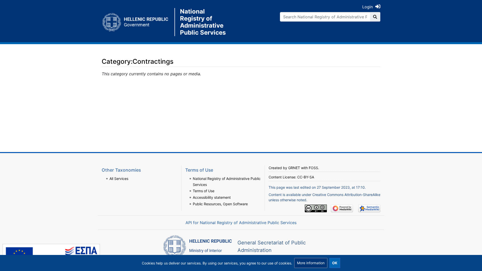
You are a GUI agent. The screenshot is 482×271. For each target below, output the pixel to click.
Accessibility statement (212, 197)
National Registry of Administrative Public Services (203, 22)
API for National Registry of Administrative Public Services (241, 222)
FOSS (313, 168)
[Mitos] (138, 22)
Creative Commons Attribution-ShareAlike (346, 194)
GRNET (294, 168)
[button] (310, 263)
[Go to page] (375, 17)
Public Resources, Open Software (220, 204)
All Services (118, 178)
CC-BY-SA (305, 177)
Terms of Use (203, 191)
